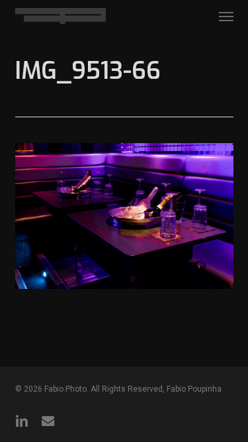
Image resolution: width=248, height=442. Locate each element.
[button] (226, 16)
